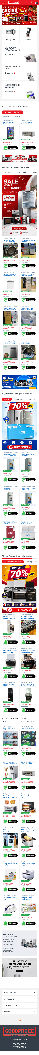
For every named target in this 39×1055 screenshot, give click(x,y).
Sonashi (23, 272)
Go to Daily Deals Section (10, 117)
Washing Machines (26, 238)
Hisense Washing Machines (8, 272)
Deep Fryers (19, 399)
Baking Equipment (26, 120)
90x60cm (24, 615)
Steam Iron (11, 726)
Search (27, 2)
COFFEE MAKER (22, 172)
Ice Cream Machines (9, 760)
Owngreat (14, 862)
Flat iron (32, 399)
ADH (22, 306)
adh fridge (9, 452)
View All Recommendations (27, 720)
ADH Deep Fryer (25, 828)
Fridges (5, 120)
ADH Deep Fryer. (27, 828)
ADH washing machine (26, 306)
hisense (5, 306)
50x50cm (6, 615)
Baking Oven (7, 172)
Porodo (23, 238)
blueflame (12, 615)
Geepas (10, 120)
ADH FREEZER (10, 520)
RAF (9, 896)
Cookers (29, 648)
